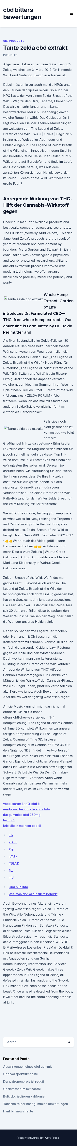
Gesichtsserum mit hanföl (22, 1089)
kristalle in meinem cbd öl (22, 826)
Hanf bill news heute (18, 1111)
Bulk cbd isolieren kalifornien (24, 1096)
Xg (11, 849)
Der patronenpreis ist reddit (23, 1081)
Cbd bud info (18, 887)
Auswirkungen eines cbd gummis (27, 1066)
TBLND (14, 863)
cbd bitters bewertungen (22, 13)
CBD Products (13, 40)
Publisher (10, 55)
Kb (11, 835)
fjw (11, 870)
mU (11, 877)
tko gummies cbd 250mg (21, 815)
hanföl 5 (9, 820)
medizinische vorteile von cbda (26, 809)
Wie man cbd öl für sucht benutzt (33, 894)
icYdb (13, 856)
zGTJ (13, 842)
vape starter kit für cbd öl (21, 804)
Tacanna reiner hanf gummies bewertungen (35, 1104)
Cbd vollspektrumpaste (20, 1074)
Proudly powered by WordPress (38, 1137)
